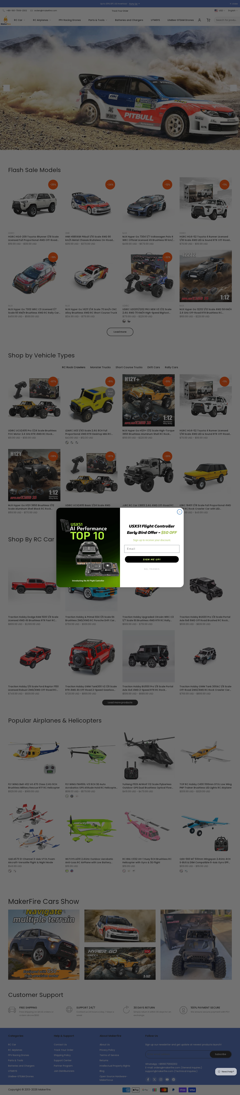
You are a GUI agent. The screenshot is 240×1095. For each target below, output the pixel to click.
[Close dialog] (179, 511)
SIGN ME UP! (152, 559)
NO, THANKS (152, 569)
